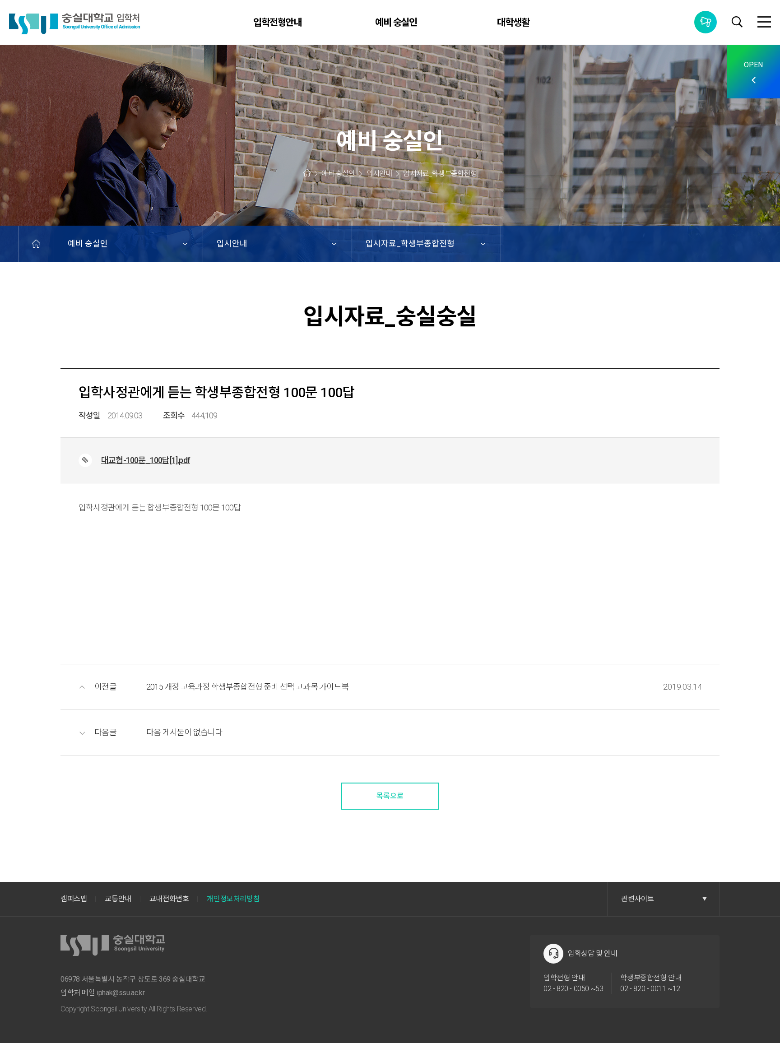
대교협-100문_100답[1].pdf (145, 460)
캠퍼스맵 (73, 899)
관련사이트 (637, 899)
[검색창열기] (737, 23)
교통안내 (118, 899)
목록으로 (390, 796)
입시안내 (232, 243)
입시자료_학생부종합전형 (410, 243)
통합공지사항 (705, 22)
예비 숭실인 (396, 22)
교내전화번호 (169, 899)
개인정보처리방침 (233, 899)
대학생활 (513, 22)
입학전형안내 (277, 22)
